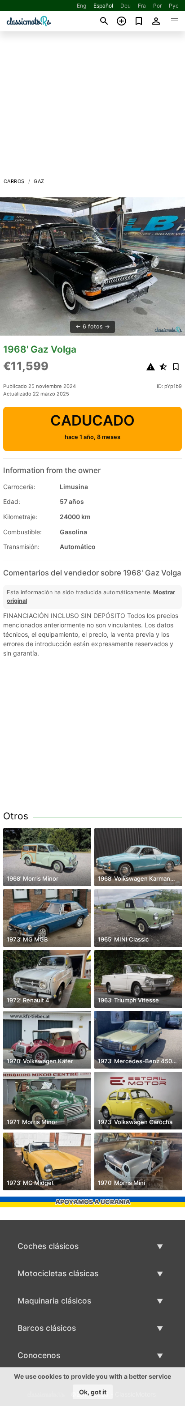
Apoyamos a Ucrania (92, 1202)
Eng (81, 5)
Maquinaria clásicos (54, 1300)
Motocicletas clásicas (58, 1273)
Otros (15, 816)
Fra (142, 5)
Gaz (39, 181)
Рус (174, 5)
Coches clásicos (48, 1246)
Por (157, 5)
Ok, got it (92, 1392)
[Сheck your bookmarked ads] (139, 21)
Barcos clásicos (47, 1328)
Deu (125, 5)
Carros (14, 181)
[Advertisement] (92, 107)
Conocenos (39, 1355)
